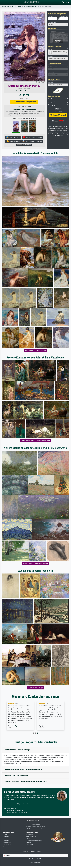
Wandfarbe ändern (14, 141)
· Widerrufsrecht (6, 842)
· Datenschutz (6, 840)
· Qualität (28, 838)
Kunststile (10, 6)
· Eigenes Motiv (29, 834)
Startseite (4, 6)
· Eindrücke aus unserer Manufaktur (34, 840)
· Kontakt (5, 834)
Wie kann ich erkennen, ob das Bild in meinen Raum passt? (24, 769)
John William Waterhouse (29, 6)
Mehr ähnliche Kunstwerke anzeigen (35, 350)
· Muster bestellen (30, 845)
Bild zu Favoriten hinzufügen (33, 137)
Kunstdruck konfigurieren (25, 102)
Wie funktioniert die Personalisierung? (17, 750)
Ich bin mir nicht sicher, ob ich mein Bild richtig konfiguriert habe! (26, 781)
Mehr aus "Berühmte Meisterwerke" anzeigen (35, 563)
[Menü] (2, 2)
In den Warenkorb (59, 115)
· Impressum (6, 836)
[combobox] (58, 24)
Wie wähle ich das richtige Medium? (16, 775)
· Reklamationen (7, 845)
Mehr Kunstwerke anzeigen (35, 688)
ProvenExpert (17, 726)
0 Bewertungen (27, 144)
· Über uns (5, 847)
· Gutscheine (28, 842)
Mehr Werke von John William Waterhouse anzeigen (35, 440)
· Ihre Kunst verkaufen (31, 836)
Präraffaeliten (18, 6)
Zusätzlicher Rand (52, 22)
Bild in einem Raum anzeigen (33, 141)
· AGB (4, 838)
